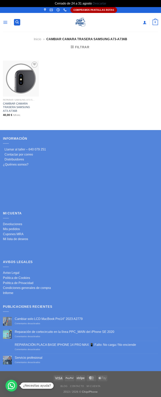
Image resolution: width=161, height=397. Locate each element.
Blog (63, 386)
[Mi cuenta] (145, 22)
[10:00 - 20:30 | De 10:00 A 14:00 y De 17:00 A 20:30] (59, 10)
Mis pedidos (11, 229)
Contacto (77, 386)
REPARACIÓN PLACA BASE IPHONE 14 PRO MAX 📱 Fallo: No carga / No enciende (75, 344)
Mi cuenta (94, 386)
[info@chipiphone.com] (52, 10)
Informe (8, 293)
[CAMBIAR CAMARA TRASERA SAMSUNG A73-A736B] (21, 79)
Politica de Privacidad (18, 283)
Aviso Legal (11, 272)
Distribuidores (13, 159)
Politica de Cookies (16, 278)
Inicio (37, 39)
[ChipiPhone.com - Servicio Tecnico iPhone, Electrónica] (80, 22)
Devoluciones (12, 224)
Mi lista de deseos (15, 239)
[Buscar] (17, 22)
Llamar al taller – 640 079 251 (24, 149)
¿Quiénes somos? (15, 164)
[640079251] (65, 10)
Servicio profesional (28, 357)
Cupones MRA (13, 234)
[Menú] (5, 22)
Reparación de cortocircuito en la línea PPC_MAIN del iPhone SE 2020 (64, 331)
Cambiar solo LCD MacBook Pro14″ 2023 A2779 (49, 319)
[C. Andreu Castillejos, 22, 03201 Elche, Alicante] (45, 10)
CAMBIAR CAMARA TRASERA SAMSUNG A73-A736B (16, 107)
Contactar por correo (18, 154)
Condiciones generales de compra (27, 288)
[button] (11, 386)
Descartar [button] (99, 3)
